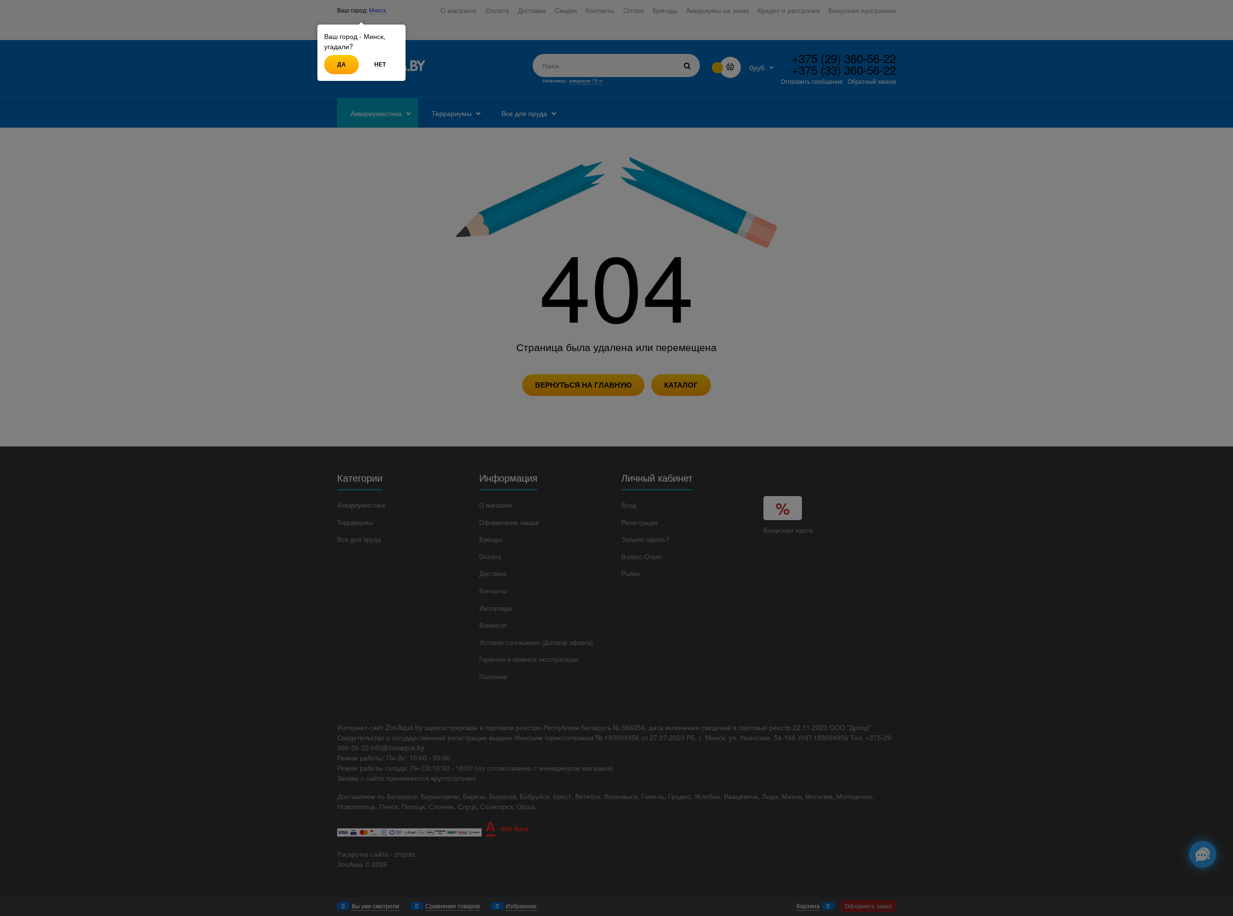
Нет (380, 64)
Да (341, 64)
